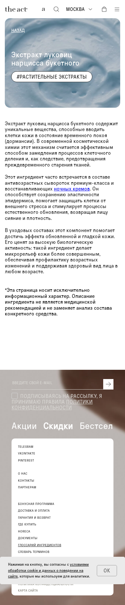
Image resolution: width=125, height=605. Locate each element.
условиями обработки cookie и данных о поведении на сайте (48, 570)
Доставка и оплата (34, 510)
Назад (18, 30)
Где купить (27, 524)
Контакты (26, 480)
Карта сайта (28, 590)
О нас (22, 473)
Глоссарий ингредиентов (39, 545)
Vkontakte (26, 453)
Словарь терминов (33, 552)
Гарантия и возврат (34, 517)
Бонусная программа (36, 504)
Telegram (25, 446)
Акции (24, 425)
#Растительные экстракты (52, 77)
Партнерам (27, 487)
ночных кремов (72, 188)
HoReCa (24, 531)
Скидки (58, 425)
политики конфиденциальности (52, 404)
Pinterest (26, 460)
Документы (28, 538)
